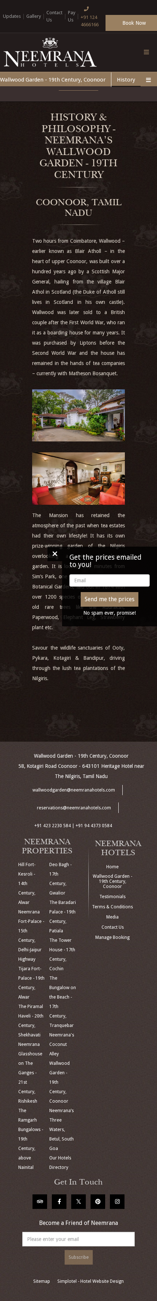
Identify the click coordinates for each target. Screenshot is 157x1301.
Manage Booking (112, 937)
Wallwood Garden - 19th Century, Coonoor (53, 79)
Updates (12, 16)
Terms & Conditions (112, 906)
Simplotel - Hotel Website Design (90, 1281)
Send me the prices (109, 599)
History (126, 79)
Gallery (33, 16)
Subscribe (79, 1257)
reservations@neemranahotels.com (74, 807)
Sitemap (41, 1281)
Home (112, 866)
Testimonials (112, 896)
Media (112, 917)
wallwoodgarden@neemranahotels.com (73, 790)
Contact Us (54, 16)
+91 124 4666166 (90, 21)
